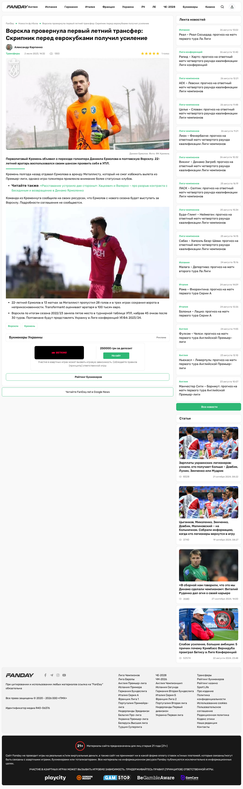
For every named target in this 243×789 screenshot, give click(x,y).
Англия (33, 7)
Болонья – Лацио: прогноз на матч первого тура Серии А (204, 313)
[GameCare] (189, 778)
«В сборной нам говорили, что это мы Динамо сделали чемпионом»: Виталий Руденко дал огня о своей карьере (208, 589)
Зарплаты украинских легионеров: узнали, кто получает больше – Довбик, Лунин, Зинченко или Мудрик (208, 467)
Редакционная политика (213, 715)
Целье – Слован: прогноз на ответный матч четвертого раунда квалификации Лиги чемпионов (208, 113)
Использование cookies (212, 703)
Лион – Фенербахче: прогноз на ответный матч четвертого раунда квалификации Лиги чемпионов (204, 140)
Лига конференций (190, 52)
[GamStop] (117, 778)
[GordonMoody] (84, 778)
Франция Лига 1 (128, 699)
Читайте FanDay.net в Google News (88, 392)
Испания (51, 7)
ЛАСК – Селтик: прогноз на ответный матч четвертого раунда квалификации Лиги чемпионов (208, 192)
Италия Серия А (128, 695)
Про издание (205, 691)
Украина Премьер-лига (133, 719)
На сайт (116, 355)
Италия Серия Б (166, 695)
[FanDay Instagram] (58, 675)
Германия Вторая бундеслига (175, 691)
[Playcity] (55, 778)
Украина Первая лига (169, 715)
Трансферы (13, 53)
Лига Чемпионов (129, 675)
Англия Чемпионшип (169, 683)
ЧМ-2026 (161, 679)
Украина (128, 7)
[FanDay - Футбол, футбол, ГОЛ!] (17, 6)
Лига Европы (126, 679)
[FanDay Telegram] (51, 675)
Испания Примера (130, 687)
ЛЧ (143, 7)
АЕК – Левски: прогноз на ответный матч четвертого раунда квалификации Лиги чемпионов (208, 87)
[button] (222, 6)
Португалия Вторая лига (171, 703)
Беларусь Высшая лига (133, 723)
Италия (90, 7)
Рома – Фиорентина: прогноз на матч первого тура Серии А (206, 291)
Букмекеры (190, 7)
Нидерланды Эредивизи (133, 711)
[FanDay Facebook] (45, 675)
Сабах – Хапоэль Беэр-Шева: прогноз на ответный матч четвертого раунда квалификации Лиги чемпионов (208, 245)
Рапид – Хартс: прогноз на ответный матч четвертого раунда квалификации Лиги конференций (208, 61)
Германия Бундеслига (132, 691)
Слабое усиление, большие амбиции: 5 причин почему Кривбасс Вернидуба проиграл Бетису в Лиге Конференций (208, 648)
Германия (71, 7)
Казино (210, 7)
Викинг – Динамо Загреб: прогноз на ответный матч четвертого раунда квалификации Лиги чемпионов (206, 166)
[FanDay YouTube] (64, 675)
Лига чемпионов (189, 78)
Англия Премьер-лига (132, 683)
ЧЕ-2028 (169, 7)
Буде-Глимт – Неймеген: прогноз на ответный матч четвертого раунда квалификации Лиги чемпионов (205, 218)
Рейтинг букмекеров (88, 377)
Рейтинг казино (207, 683)
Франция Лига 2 (166, 699)
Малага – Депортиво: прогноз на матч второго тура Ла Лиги (206, 269)
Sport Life (203, 687)
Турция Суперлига (130, 727)
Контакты (203, 727)
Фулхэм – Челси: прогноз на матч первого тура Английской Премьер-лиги (205, 338)
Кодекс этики (206, 719)
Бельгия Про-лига (129, 715)
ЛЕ (154, 7)
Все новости (209, 407)
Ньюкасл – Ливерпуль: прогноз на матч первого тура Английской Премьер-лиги (208, 364)
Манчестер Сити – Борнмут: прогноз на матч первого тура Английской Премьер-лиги (208, 390)
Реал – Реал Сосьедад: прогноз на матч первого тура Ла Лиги (208, 37)
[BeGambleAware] (155, 778)
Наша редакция (207, 723)
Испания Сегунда (167, 687)
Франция (109, 7)
